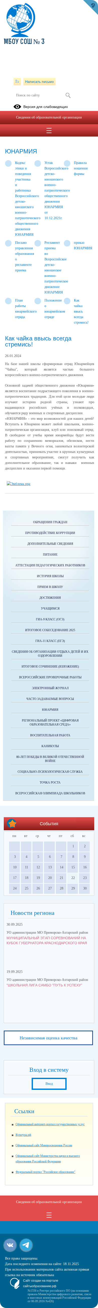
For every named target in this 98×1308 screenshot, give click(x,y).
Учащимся (50, 608)
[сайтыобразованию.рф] (90, 7)
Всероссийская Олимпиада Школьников (50, 793)
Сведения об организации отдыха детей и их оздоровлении (50, 654)
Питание (50, 554)
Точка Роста (50, 782)
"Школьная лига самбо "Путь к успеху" (44, 985)
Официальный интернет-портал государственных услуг (50, 1124)
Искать (68, 95)
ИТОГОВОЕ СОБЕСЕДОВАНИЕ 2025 (50, 630)
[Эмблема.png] (18, 484)
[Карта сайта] (17, 81)
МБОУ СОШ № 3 (24, 42)
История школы (50, 576)
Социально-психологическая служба (50, 772)
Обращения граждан (50, 522)
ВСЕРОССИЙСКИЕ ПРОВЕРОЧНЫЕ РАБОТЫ (50, 677)
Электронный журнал (50, 688)
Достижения (50, 598)
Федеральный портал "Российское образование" (45, 1172)
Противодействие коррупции (50, 533)
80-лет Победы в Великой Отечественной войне (50, 759)
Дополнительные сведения (50, 544)
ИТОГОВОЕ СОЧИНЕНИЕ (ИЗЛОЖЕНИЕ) (50, 666)
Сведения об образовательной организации (49, 117)
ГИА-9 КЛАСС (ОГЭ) (50, 619)
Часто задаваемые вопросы (50, 699)
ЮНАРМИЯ (50, 709)
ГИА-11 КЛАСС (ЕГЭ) (50, 641)
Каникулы (50, 746)
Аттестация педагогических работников (50, 565)
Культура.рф (23, 1135)
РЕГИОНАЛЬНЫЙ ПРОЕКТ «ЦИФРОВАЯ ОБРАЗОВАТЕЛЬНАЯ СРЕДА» (50, 722)
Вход (49, 1084)
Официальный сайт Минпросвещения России (44, 1145)
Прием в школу (50, 587)
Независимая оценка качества (48, 1037)
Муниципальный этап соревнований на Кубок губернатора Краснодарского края (47, 940)
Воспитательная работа (50, 735)
